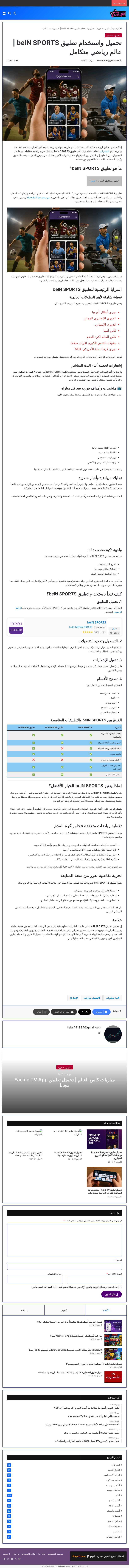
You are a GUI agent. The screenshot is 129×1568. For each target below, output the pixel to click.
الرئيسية (116, 28)
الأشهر (65, 1310)
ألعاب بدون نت (113, 1485)
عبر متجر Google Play (38, 197)
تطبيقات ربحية (113, 1490)
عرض (93, 181)
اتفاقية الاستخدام (29, 1554)
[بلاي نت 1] (112, 13)
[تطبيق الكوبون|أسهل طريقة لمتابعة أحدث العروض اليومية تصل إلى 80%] (113, 1326)
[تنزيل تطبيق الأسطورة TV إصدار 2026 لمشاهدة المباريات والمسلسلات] (113, 1377)
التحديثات (116, 1465)
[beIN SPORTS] (16, 633)
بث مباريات (112, 997)
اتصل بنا (41, 1554)
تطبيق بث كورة (103, 28)
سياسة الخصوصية (55, 1554)
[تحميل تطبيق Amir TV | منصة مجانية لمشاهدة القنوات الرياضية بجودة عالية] (104, 1177)
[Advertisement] (64, 423)
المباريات (104, 151)
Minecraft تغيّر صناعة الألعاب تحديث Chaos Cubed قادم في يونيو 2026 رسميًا (65, 1349)
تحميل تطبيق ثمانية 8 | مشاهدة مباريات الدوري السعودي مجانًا (94, 1364)
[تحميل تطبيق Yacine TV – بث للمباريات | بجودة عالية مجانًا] (64, 1139)
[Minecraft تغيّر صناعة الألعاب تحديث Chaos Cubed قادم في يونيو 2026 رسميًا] (113, 1354)
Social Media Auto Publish (52, 1566)
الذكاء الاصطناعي (112, 1475)
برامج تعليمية (114, 1521)
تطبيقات (116, 1516)
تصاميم (116, 1531)
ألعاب (117, 1495)
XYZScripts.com (81, 1566)
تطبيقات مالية (113, 1526)
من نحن (16, 1554)
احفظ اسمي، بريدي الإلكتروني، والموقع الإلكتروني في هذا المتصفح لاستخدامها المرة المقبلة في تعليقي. (75, 1287)
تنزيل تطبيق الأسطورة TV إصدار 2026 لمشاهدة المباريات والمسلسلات (70, 1372)
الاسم (118, 1260)
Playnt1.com (81, 1556)
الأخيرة (106, 1310)
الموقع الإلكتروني (55, 1273)
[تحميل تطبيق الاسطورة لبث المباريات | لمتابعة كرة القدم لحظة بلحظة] (24, 1139)
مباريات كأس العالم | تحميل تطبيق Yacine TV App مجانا (64, 1082)
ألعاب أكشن (114, 1500)
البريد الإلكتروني (114, 1273)
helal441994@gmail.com (108, 60)
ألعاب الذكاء (114, 1505)
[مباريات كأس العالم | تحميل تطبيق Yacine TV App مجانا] (113, 1340)
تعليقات (23, 1310)
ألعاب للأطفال (113, 1510)
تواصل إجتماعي (113, 1536)
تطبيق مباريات (91, 997)
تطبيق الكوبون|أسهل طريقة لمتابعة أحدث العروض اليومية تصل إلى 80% (69, 1321)
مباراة (73, 997)
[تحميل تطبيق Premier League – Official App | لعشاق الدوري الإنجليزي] (104, 1139)
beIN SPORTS (96, 622)
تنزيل (114, 628)
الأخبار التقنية (114, 1470)
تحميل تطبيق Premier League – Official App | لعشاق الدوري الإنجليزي (106, 1155)
